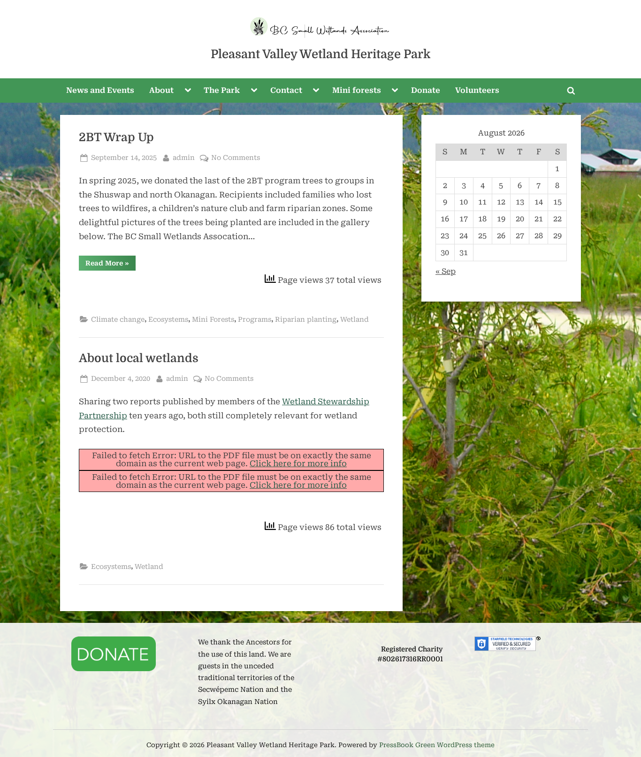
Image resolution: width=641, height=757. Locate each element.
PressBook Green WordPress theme (437, 745)
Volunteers (477, 90)
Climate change (118, 320)
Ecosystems (168, 320)
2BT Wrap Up (116, 137)
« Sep (445, 271)
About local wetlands (138, 358)
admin (184, 157)
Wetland (354, 320)
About (161, 90)
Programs (254, 320)
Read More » (110, 265)
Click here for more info (298, 463)
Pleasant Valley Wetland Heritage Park (320, 54)
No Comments (235, 158)
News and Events (100, 90)
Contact (286, 90)
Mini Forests (213, 320)
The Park (222, 90)
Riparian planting (305, 320)
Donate (425, 90)
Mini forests (356, 90)
